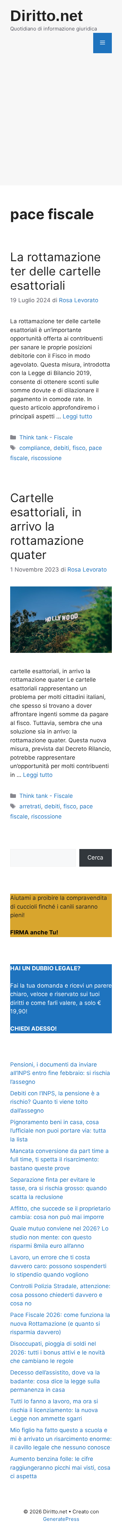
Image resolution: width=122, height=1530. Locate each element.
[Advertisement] (61, 124)
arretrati (30, 806)
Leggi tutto (77, 416)
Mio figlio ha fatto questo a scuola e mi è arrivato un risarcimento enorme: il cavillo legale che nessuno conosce (61, 1439)
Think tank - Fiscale (46, 437)
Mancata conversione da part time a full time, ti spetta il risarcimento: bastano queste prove (59, 1160)
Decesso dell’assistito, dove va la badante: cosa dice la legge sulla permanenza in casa (55, 1381)
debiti (61, 447)
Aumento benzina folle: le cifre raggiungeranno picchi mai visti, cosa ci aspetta (60, 1467)
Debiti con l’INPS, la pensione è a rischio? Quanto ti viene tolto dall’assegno (55, 1102)
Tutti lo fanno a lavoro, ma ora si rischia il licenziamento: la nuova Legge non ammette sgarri (54, 1410)
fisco (79, 447)
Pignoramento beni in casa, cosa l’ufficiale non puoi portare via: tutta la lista (58, 1131)
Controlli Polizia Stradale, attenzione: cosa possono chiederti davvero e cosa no (60, 1295)
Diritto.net (46, 15)
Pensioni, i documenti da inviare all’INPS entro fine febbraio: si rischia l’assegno (60, 1073)
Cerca (95, 857)
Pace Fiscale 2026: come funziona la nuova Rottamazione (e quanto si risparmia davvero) (60, 1323)
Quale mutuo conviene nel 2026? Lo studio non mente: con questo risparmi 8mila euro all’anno (59, 1237)
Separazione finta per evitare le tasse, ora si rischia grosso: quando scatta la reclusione (58, 1188)
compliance (34, 447)
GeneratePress (61, 1519)
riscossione (46, 458)
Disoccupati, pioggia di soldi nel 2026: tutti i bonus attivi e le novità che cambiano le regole (57, 1352)
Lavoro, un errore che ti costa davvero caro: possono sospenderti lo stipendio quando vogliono (58, 1266)
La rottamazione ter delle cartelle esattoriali (55, 271)
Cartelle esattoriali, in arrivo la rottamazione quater (47, 526)
